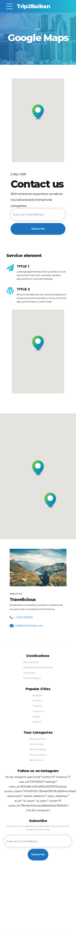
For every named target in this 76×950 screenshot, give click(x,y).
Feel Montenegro (32, 678)
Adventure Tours (38, 738)
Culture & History (38, 754)
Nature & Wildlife (38, 749)
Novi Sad (37, 700)
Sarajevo (37, 721)
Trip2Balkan (33, 6)
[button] (38, 112)
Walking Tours (36, 760)
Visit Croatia (29, 672)
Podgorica (38, 711)
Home (38, 29)
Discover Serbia (31, 662)
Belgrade (37, 695)
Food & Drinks (36, 744)
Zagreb (36, 716)
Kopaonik (38, 705)
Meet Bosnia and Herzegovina (38, 667)
